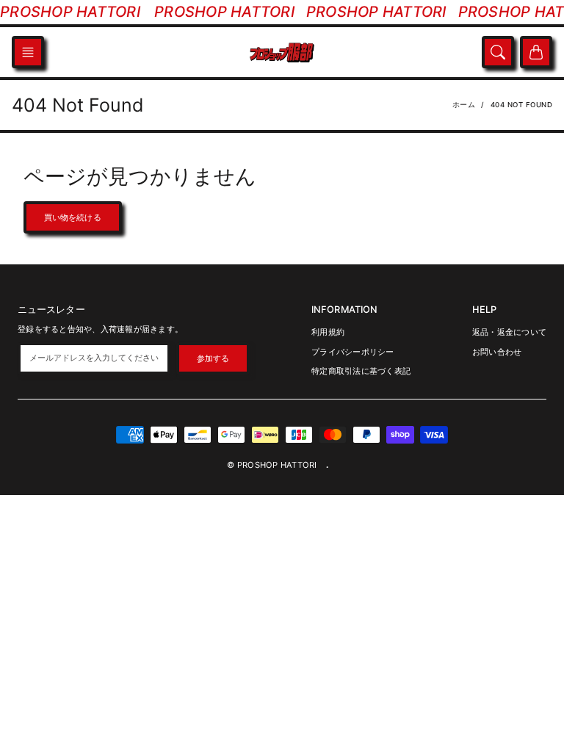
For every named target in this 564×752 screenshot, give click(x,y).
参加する (213, 358)
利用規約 (327, 332)
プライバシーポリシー (352, 352)
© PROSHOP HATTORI (272, 465)
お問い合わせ (497, 352)
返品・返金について (509, 332)
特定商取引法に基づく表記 (361, 371)
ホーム (464, 105)
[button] (28, 52)
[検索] (498, 52)
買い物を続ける (72, 217)
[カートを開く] (536, 52)
